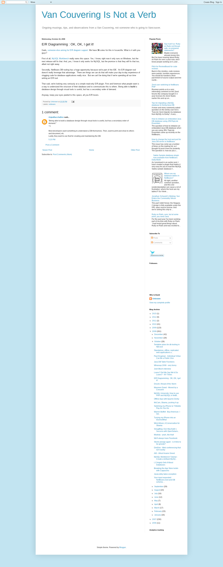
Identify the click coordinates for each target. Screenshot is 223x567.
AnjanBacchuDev (56, 117)
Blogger (122, 547)
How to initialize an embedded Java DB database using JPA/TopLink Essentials (166, 121)
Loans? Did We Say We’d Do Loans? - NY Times (166, 373)
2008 (154, 331)
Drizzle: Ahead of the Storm (165, 384)
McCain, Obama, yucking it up (166, 402)
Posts (155, 238)
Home (91, 150)
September (159, 486)
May (156, 501)
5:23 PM (52, 139)
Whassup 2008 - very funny (165, 365)
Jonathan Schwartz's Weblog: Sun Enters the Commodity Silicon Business (166, 198)
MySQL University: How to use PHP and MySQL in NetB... (166, 394)
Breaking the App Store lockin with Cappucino (166, 469)
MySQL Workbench (60, 58)
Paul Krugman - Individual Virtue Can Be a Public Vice (167, 357)
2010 (154, 324)
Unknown (156, 299)
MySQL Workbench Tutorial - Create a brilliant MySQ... (166, 458)
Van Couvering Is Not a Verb (99, 15)
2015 (154, 314)
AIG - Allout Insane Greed (164, 453)
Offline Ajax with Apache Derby (166, 399)
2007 (154, 519)
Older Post (135, 150)
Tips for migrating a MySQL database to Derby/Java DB (163, 104)
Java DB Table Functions (164, 362)
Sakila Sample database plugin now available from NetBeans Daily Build (165, 157)
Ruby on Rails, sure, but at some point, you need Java (165, 215)
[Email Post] (73, 101)
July (156, 493)
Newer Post (47, 150)
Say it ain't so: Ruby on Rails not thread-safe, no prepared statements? (172, 47)
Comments (157, 243)
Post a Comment (52, 145)
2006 (154, 523)
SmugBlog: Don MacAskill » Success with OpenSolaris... (166, 430)
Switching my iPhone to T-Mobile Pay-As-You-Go (167, 407)
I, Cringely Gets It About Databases (163, 463)
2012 (154, 317)
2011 (154, 321)
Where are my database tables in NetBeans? (171, 175)
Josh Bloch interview (162, 369)
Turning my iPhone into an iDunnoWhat (165, 419)
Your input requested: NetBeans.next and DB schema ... (164, 479)
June (156, 497)
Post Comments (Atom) (62, 154)
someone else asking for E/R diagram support (68, 50)
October (157, 341)
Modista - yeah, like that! (164, 435)
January (157, 515)
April (156, 504)
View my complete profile (159, 303)
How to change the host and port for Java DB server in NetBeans (166, 140)
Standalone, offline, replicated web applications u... (166, 351)
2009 (154, 328)
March (157, 508)
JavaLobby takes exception (165, 474)
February (158, 511)
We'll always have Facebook (165, 438)
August (157, 490)
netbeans (52, 104)
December (158, 334)
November (158, 338)
